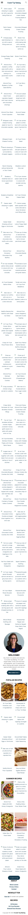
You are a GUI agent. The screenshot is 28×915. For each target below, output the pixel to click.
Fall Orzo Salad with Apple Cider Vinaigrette (7, 564)
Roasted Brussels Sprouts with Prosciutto (21, 593)
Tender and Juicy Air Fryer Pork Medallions (20, 284)
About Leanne (14, 884)
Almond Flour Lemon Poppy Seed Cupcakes (21, 224)
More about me (13, 672)
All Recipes (14, 904)
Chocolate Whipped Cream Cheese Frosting (21, 29)
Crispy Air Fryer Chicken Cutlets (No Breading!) (21, 472)
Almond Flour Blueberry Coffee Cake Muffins (7, 85)
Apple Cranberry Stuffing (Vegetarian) (21, 564)
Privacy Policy (14, 886)
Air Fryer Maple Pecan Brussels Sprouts (7, 593)
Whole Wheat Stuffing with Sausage (7, 622)
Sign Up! (7, 896)
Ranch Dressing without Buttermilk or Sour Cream (7, 168)
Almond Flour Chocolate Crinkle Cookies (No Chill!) (7, 532)
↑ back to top (14, 877)
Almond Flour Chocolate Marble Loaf (20, 253)
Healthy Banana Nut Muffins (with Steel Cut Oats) (7, 313)
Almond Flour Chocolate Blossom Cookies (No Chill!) (7, 472)
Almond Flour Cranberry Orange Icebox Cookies (7, 501)
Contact (14, 889)
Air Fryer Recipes (14, 906)
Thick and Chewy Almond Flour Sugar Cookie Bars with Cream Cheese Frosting (21, 409)
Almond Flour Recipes (14, 908)
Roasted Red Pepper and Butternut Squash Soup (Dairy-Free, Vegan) (20, 624)
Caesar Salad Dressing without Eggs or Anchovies (7, 224)
